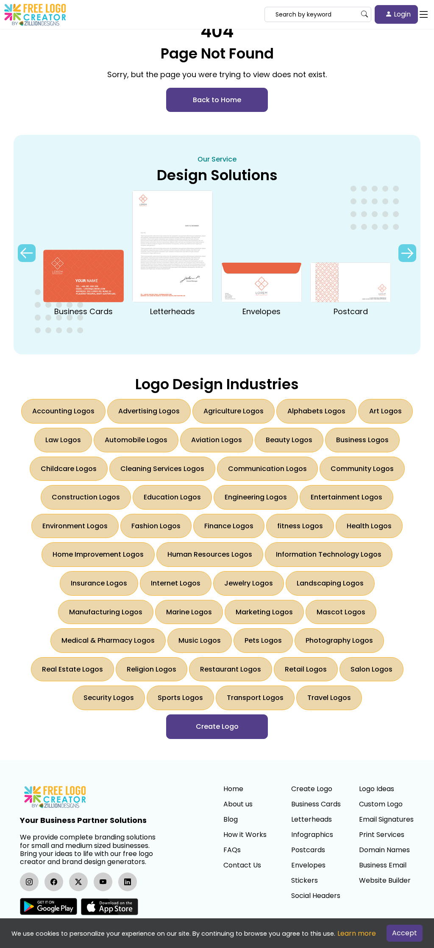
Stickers (304, 880)
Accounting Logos (63, 411)
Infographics (312, 834)
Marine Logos (189, 612)
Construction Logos (86, 497)
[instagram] (29, 882)
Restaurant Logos (230, 669)
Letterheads (311, 819)
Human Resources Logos (209, 554)
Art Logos (385, 411)
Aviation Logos (216, 440)
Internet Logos (175, 583)
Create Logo (311, 789)
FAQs (232, 850)
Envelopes (308, 865)
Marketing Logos (264, 612)
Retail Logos (306, 669)
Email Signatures (386, 819)
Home (233, 789)
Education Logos (172, 497)
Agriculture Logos (233, 411)
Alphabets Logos (316, 411)
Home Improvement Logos (98, 554)
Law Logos (63, 440)
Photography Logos (339, 640)
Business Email (382, 865)
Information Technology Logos (328, 554)
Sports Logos (180, 698)
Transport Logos (255, 698)
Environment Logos (75, 526)
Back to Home (217, 100)
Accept (404, 933)
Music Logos (199, 640)
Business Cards (316, 804)
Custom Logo (381, 804)
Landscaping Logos (330, 583)
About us (238, 804)
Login (401, 14)
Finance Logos (228, 526)
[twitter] (78, 882)
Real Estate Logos (72, 669)
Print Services (381, 834)
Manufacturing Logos (105, 612)
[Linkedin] (127, 882)
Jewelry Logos (248, 583)
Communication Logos (267, 469)
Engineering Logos (256, 497)
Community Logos (362, 469)
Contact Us (242, 865)
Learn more (356, 933)
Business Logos (362, 440)
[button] (407, 253)
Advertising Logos (149, 411)
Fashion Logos (156, 526)
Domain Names (384, 850)
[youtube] (103, 882)
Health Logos (369, 526)
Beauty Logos (289, 440)
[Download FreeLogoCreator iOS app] (109, 906)
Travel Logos (329, 698)
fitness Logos (300, 526)
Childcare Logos (69, 469)
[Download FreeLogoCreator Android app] (48, 906)
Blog (230, 819)
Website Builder (385, 880)
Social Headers (315, 895)
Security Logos (108, 698)
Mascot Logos (341, 612)
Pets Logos (263, 640)
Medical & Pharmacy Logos (108, 640)
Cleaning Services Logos (162, 469)
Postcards (308, 850)
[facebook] (54, 882)
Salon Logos (371, 669)
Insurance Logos (99, 583)
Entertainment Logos (346, 497)
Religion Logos (151, 669)
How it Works (245, 834)
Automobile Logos (136, 440)
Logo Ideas (376, 789)
